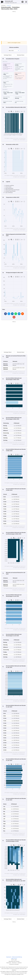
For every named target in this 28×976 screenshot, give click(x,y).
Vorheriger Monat (7, 55)
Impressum (8, 957)
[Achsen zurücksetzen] (22, 111)
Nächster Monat (20, 55)
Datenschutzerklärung (17, 957)
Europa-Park (9, 5)
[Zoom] (11, 111)
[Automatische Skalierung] (20, 111)
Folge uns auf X (14, 958)
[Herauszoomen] (18, 111)
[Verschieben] (13, 111)
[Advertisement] (14, 26)
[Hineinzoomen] (16, 111)
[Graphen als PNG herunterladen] (9, 111)
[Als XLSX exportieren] (24, 111)
